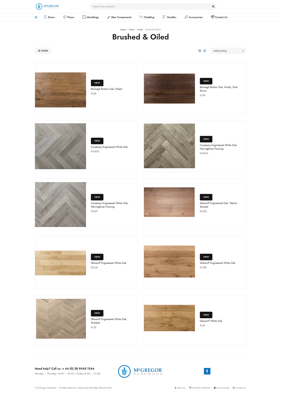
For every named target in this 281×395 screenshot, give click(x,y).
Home (123, 29)
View (97, 82)
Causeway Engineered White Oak (109, 147)
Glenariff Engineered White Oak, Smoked (109, 321)
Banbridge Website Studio (100, 387)
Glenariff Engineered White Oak (108, 263)
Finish (140, 29)
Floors (131, 29)
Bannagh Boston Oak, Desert (106, 89)
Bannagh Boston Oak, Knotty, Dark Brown (219, 89)
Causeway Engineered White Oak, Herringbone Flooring (109, 205)
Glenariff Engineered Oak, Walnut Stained (218, 205)
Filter (44, 50)
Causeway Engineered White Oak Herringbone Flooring (218, 147)
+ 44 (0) (78, 368)
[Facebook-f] (207, 371)
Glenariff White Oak (211, 321)
